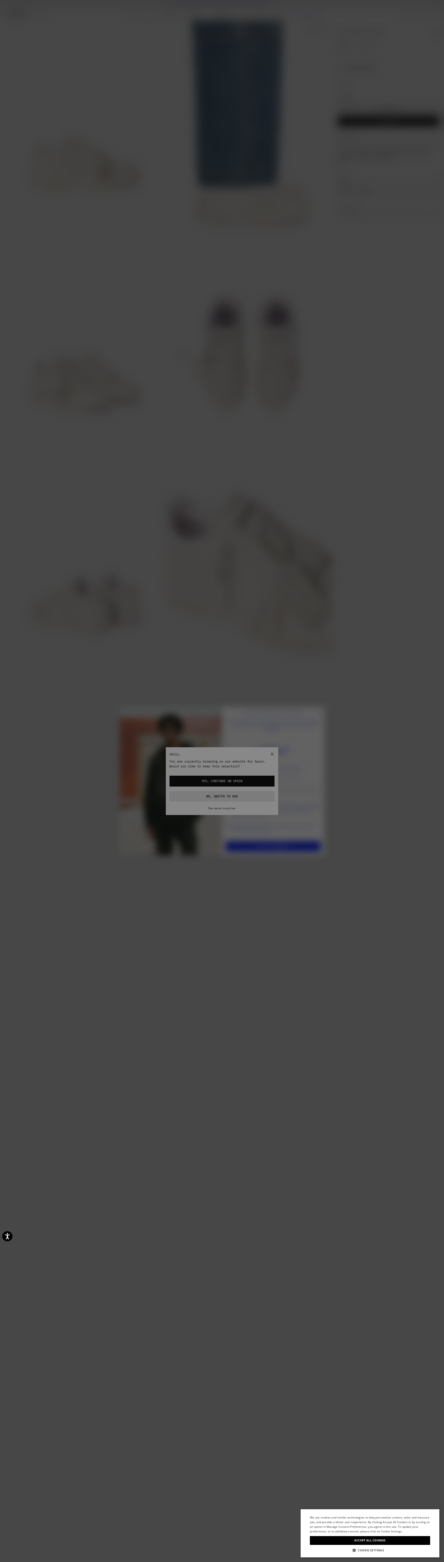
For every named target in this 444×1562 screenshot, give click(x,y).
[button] (370, 1550)
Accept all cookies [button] (369, 1540)
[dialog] (370, 1533)
